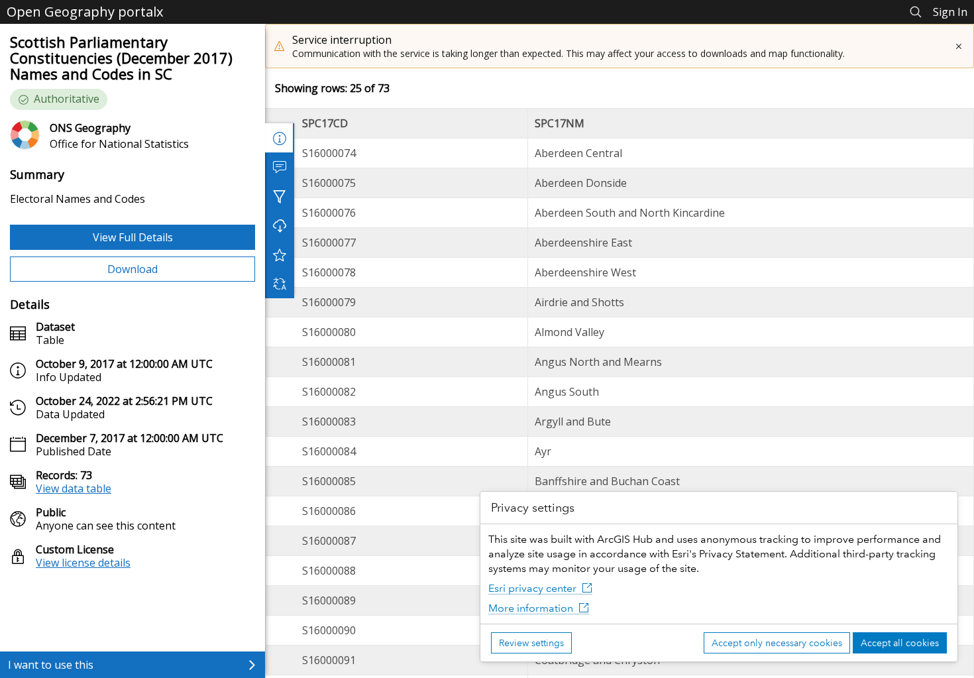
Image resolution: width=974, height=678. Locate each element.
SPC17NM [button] (559, 123)
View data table (73, 488)
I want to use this (50, 664)
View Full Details (133, 237)
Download (132, 269)
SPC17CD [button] (325, 123)
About (279, 137)
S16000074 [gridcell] (329, 153)
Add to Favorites (279, 254)
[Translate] (279, 283)
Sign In (950, 12)
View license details (83, 562)
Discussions (279, 167)
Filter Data (279, 196)
